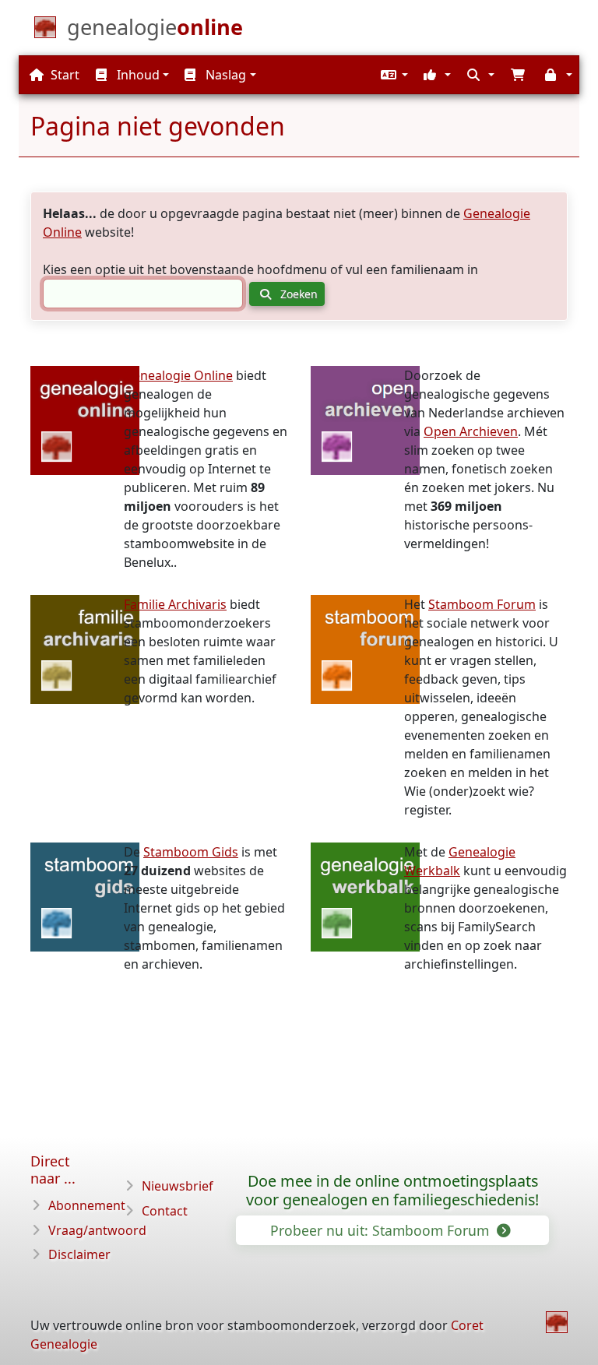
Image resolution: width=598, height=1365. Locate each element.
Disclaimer (79, 1254)
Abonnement (86, 1205)
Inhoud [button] (137, 74)
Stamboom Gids (190, 851)
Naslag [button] (224, 74)
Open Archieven (471, 431)
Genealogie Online (178, 375)
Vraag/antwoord (97, 1230)
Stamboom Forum (482, 604)
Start (63, 74)
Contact (165, 1210)
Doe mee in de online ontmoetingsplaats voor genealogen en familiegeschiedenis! (392, 1190)
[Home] (557, 1322)
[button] (392, 74)
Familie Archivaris (175, 604)
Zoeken (297, 294)
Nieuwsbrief (177, 1185)
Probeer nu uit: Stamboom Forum (381, 1230)
